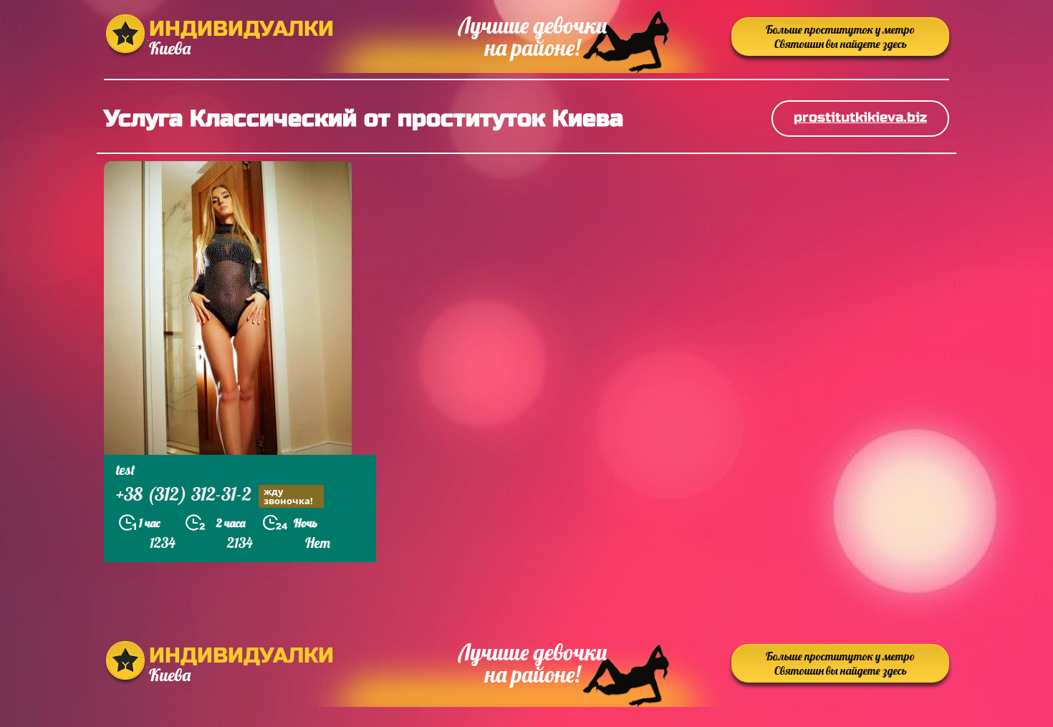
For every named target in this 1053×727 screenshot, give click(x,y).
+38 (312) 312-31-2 (214, 495)
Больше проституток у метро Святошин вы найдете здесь (840, 36)
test (125, 469)
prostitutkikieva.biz (860, 117)
